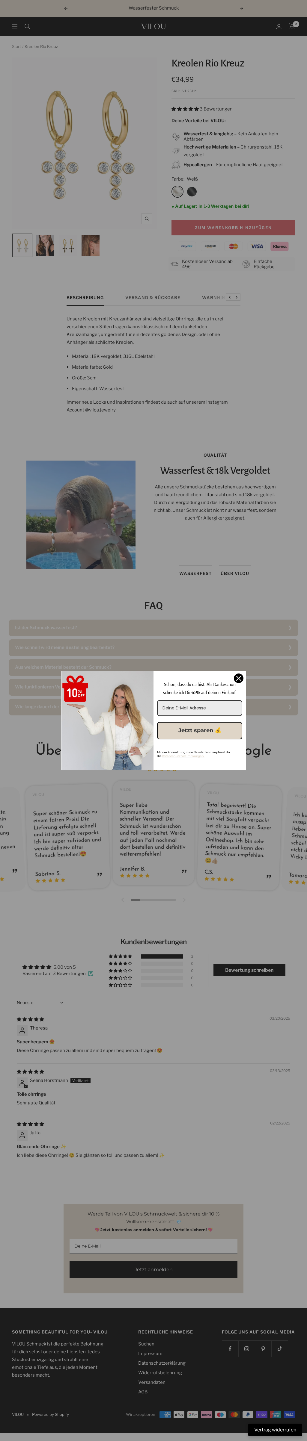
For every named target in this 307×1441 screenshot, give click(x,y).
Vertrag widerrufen (275, 1430)
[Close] (238, 678)
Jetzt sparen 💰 (199, 730)
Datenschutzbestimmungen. (183, 756)
